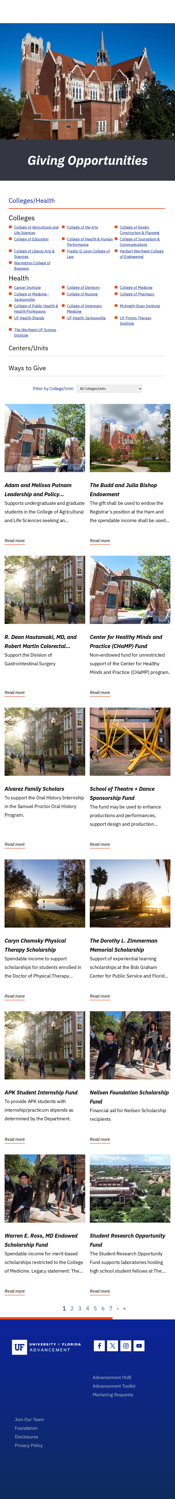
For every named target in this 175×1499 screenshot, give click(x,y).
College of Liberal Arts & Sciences (34, 254)
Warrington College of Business (32, 266)
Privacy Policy (29, 1445)
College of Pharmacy (137, 294)
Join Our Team (29, 1419)
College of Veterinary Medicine (84, 309)
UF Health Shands (29, 318)
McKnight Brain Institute (140, 306)
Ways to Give (27, 368)
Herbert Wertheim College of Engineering (142, 254)
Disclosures (26, 1437)
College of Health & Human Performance (90, 242)
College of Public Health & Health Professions (36, 309)
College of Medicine (136, 287)
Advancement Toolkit (114, 1386)
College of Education (31, 239)
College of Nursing (82, 294)
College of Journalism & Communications (140, 242)
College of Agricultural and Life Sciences (36, 230)
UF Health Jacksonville (86, 318)
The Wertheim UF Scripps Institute (35, 333)
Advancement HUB (112, 1377)
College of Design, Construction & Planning (140, 230)
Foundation (26, 1428)
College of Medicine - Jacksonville (31, 297)
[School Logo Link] (47, 1347)
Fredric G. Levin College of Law (88, 254)
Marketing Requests (113, 1394)
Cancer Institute (27, 287)
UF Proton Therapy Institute (136, 321)
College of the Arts (82, 227)
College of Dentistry (83, 287)
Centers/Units (28, 348)
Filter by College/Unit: (53, 388)
